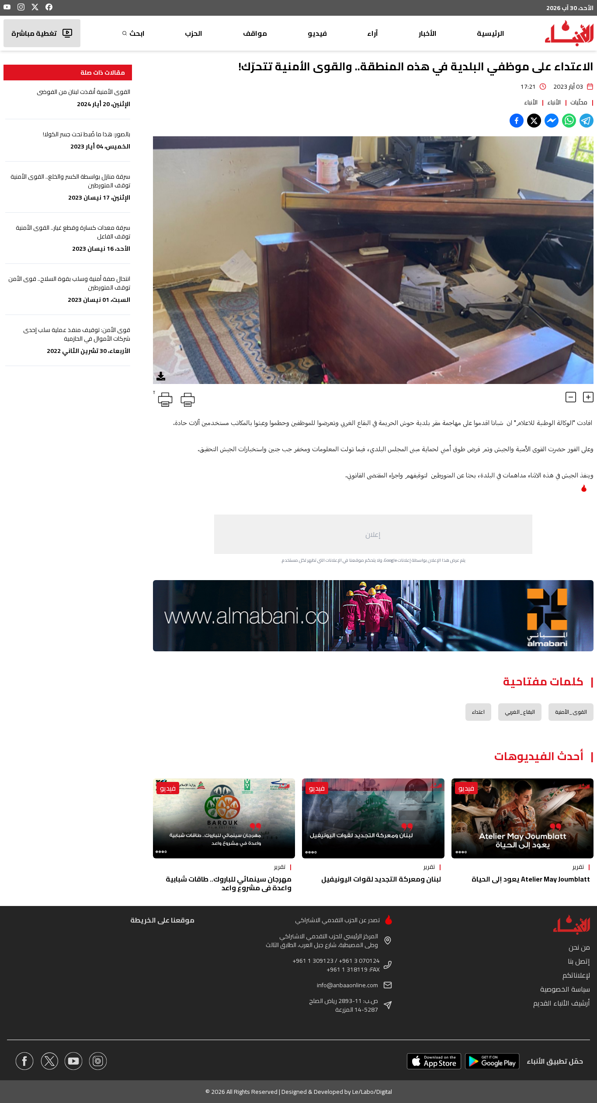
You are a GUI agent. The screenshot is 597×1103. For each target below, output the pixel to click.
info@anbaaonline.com (347, 985)
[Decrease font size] (571, 397)
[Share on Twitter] (534, 121)
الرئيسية (490, 33)
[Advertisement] (373, 534)
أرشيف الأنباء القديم (561, 1003)
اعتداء (478, 712)
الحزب (193, 33)
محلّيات (578, 102)
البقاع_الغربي (520, 712)
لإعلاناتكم (576, 975)
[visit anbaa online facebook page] (24, 1061)
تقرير (578, 866)
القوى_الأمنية (571, 712)
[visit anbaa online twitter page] (48, 1061)
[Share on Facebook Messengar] (552, 121)
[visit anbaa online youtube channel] (73, 1061)
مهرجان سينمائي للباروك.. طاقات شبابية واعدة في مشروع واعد (229, 883)
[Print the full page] (186, 398)
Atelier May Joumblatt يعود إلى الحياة (531, 878)
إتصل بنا (579, 961)
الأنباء (554, 102)
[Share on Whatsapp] (569, 121)
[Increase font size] (588, 397)
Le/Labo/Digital (372, 1091)
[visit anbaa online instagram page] (97, 1061)
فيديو (317, 33)
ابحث (137, 33)
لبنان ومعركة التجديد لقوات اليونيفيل (381, 878)
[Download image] (160, 376)
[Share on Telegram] (587, 121)
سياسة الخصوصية (565, 989)
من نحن (579, 947)
